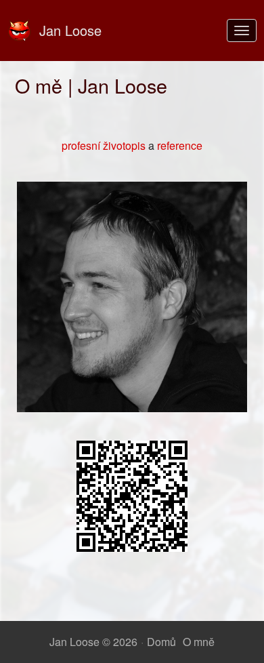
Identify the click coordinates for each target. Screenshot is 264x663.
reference (179, 145)
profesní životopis (104, 145)
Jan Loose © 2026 (93, 641)
